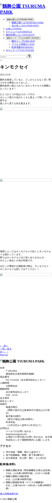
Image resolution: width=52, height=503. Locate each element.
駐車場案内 (23, 47)
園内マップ (23, 41)
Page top (4, 355)
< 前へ (4, 346)
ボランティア (20, 50)
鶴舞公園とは (20, 19)
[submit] (29, 56)
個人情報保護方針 (9, 493)
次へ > (4, 352)
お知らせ (14, 28)
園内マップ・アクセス (23, 38)
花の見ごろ (25, 25)
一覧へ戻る (6, 349)
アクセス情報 (23, 44)
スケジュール (19, 32)
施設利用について (20, 35)
